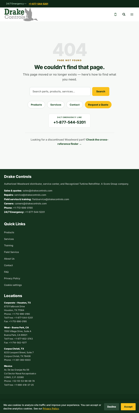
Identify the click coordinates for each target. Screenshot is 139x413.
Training (8, 245)
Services (55, 104)
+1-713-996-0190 (23, 207)
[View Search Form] (124, 14)
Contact (75, 104)
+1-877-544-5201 (38, 3)
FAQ (6, 271)
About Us (9, 258)
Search (100, 91)
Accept (128, 406)
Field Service (11, 252)
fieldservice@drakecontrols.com (50, 199)
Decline (111, 406)
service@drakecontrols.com (30, 194)
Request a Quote (98, 104)
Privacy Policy (12, 278)
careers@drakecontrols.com (31, 203)
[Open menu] (132, 14)
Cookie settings (13, 284)
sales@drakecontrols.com (37, 190)
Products (36, 104)
